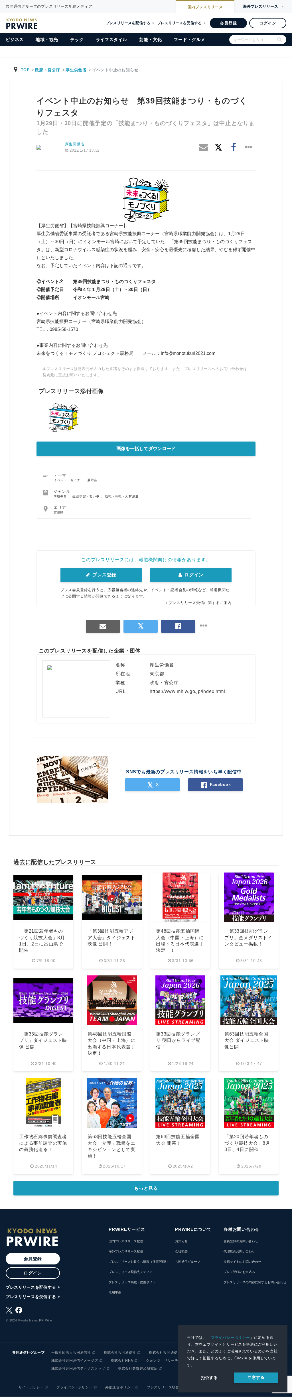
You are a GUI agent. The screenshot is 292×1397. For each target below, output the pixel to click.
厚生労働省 (76, 70)
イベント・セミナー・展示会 (75, 480)
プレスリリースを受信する (179, 23)
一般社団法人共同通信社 (71, 1353)
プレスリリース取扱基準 (166, 1387)
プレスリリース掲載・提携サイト (132, 1282)
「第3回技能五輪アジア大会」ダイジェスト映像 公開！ (111, 937)
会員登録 (228, 23)
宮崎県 (59, 512)
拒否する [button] (209, 1377)
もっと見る (146, 1188)
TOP (25, 70)
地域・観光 (47, 39)
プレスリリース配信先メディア (131, 1272)
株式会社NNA (122, 1361)
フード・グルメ (189, 39)
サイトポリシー (31, 1387)
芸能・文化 (150, 39)
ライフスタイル (111, 39)
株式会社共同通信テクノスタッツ (78, 1368)
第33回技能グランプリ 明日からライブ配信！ (178, 1040)
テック (77, 39)
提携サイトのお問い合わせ (242, 1261)
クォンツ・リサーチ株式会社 (169, 1361)
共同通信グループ (187, 1261)
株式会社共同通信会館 (167, 1353)
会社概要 (181, 1251)
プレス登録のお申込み (239, 1272)
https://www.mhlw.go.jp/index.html (187, 691)
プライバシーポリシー (230, 1337)
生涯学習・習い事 (86, 496)
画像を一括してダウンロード (146, 448)
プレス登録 (103, 574)
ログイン (267, 23)
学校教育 (61, 496)
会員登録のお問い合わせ (241, 1241)
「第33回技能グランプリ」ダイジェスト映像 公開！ (43, 1040)
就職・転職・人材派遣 (122, 496)
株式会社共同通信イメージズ (74, 1361)
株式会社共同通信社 (120, 1353)
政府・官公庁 (47, 70)
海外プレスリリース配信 (126, 1251)
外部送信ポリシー (119, 1387)
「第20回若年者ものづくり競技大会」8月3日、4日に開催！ (247, 1143)
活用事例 (115, 1292)
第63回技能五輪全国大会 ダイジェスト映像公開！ (246, 1040)
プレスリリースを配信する (128, 23)
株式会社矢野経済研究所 (138, 1368)
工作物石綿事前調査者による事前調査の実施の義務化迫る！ (43, 1143)
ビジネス (15, 39)
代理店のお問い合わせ (239, 1251)
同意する (256, 1377)
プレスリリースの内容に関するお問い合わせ (255, 1282)
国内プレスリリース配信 (126, 1241)
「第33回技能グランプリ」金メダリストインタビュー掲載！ (248, 937)
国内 (205, 7)
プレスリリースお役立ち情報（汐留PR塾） (139, 1261)
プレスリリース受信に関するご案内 (200, 603)
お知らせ (181, 1241)
